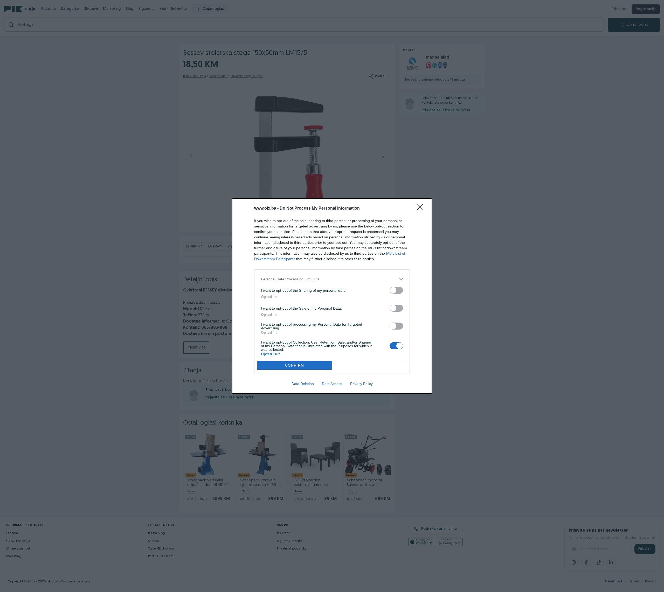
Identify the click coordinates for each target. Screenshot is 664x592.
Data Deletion (303, 384)
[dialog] (332, 296)
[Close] (422, 208)
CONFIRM (294, 365)
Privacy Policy (361, 384)
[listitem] (332, 279)
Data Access (332, 384)
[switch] (396, 290)
